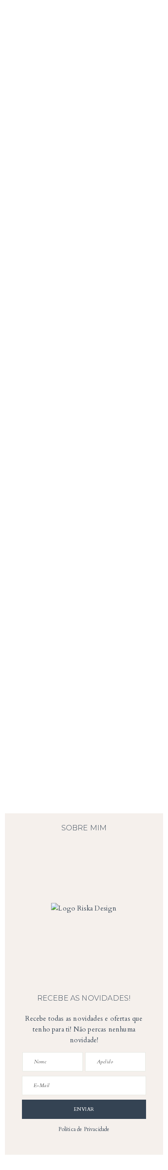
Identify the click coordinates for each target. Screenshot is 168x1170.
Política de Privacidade (83, 1129)
